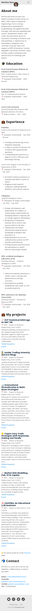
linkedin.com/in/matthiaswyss (13, 581)
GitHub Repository (8, 344)
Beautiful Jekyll (19, 607)
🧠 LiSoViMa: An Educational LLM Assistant (15, 504)
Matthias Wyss (7, 2)
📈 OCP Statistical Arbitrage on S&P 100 (15, 321)
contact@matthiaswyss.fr (16, 577)
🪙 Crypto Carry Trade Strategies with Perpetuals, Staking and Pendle (15, 435)
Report (3, 347)
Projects (27, 553)
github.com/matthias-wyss (18, 584)
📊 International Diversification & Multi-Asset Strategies (13, 387)
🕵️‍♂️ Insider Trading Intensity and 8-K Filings (15, 353)
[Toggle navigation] (28, 2)
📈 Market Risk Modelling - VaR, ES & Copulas (15, 474)
